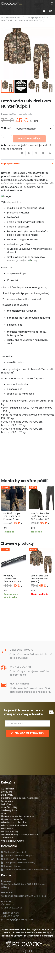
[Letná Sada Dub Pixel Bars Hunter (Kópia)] (14, 560)
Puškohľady (7, 828)
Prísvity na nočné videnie (14, 825)
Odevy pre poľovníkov (36, 17)
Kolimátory (7, 804)
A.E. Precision (8, 788)
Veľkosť (5, 128)
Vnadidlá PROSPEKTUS (12, 840)
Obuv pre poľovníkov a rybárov (17, 816)
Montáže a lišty (9, 807)
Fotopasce (7, 801)
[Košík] (50, 11)
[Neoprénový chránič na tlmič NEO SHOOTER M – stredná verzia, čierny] (41, 560)
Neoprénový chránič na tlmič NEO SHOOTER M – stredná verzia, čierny (40, 581)
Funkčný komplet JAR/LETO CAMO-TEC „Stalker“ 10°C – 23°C (14, 518)
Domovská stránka (11, 17)
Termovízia (7, 837)
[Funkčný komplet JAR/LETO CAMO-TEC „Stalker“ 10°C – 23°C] (14, 498)
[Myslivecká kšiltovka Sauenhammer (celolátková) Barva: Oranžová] (41, 498)
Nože (3, 813)
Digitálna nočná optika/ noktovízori (20, 797)
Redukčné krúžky (9, 831)
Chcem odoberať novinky (27, 733)
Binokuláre (6, 791)
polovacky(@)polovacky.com (17, 919)
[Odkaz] (44, 11)
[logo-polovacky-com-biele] (11, 3)
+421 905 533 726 (10, 916)
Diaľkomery (7, 794)
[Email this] (22, 153)
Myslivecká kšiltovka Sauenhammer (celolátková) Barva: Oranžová (40, 519)
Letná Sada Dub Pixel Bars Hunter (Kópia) (12, 578)
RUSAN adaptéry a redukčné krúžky (19, 834)
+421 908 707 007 (10, 913)
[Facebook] (30, 951)
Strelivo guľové (9, 810)
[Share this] (29, 153)
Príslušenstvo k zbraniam (14, 822)
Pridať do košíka (29, 138)
